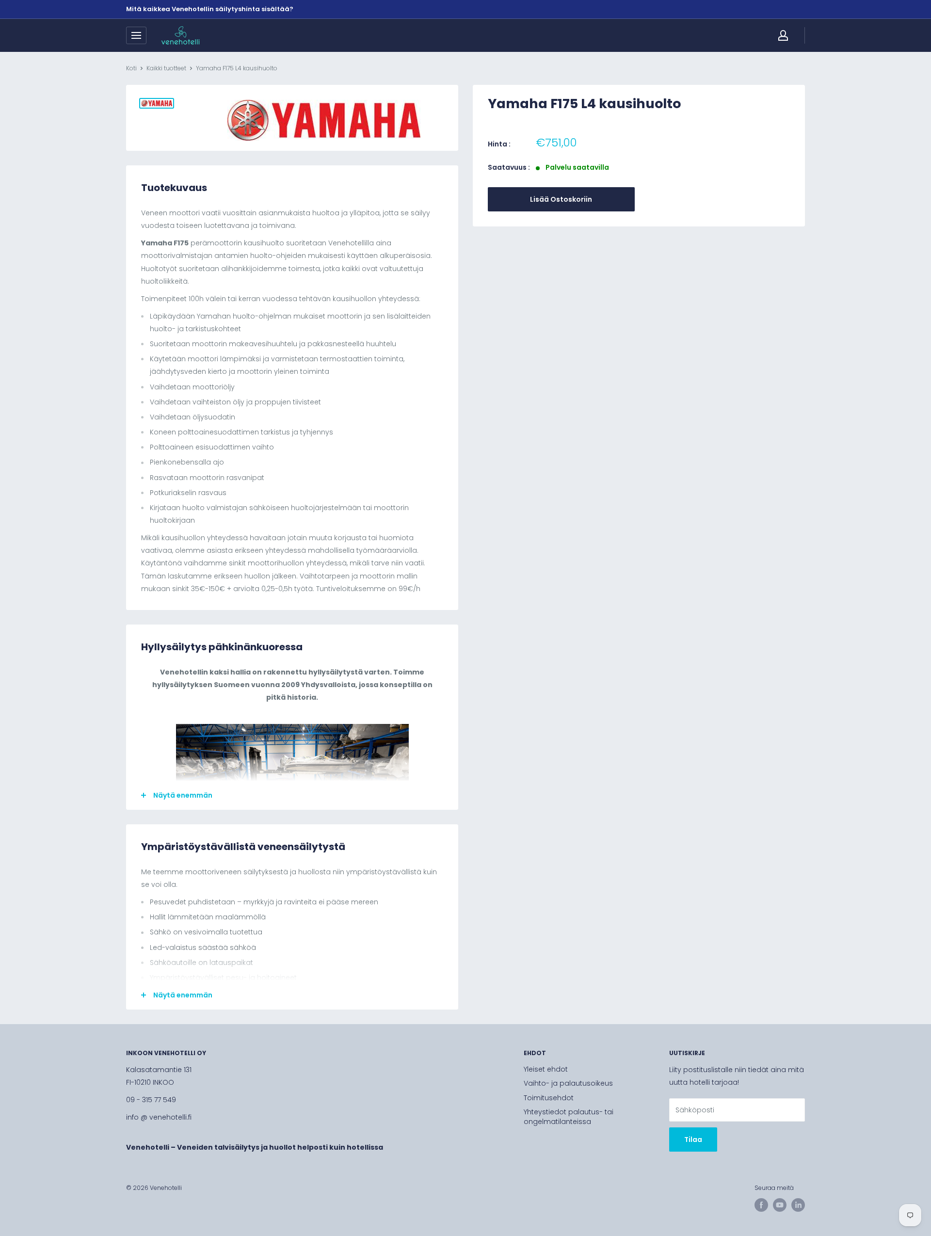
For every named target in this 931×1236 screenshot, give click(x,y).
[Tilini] (783, 35)
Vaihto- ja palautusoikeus (568, 1083)
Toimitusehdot (549, 1098)
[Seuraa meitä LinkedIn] (798, 1205)
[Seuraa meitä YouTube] (780, 1205)
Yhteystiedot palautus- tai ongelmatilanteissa (568, 1116)
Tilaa (693, 1139)
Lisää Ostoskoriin (561, 199)
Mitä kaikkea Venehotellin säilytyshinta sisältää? (209, 9)
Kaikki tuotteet (166, 68)
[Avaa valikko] (136, 35)
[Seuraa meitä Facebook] (761, 1205)
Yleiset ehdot (546, 1069)
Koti (131, 68)
